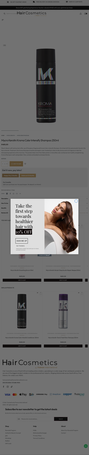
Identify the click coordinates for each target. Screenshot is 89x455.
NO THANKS (20, 246)
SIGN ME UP (22, 241)
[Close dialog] (76, 201)
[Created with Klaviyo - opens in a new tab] (44, 255)
